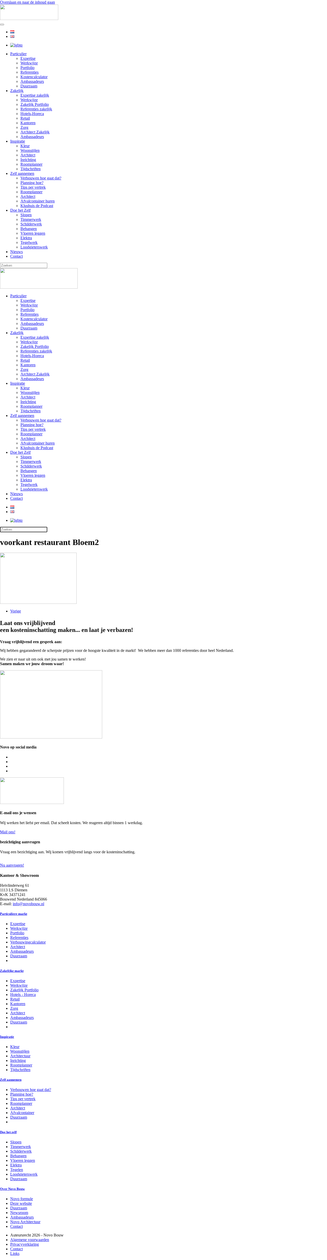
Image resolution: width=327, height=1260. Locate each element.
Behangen (28, 228)
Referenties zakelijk (36, 109)
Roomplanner (31, 164)
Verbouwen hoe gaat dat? (40, 178)
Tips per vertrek (33, 187)
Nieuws (16, 251)
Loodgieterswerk (34, 247)
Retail (25, 118)
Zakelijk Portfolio (34, 104)
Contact (16, 256)
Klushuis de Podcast (36, 205)
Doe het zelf (8, 1132)
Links (14, 1253)
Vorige (15, 611)
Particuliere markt (13, 914)
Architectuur (20, 1056)
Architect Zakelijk (35, 132)
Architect (27, 155)
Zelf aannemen (22, 173)
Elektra (26, 238)
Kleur (25, 146)
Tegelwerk (29, 242)
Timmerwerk (30, 219)
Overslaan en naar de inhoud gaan (27, 2)
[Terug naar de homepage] (29, 18)
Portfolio (27, 67)
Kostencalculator (34, 77)
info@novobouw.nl (28, 904)
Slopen (26, 215)
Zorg (24, 127)
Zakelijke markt (12, 971)
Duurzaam (28, 86)
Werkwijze (29, 63)
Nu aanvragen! (12, 865)
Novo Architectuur (25, 1222)
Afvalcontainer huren (37, 201)
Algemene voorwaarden (29, 1240)
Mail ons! (7, 832)
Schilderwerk (31, 224)
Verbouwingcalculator (28, 942)
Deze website (21, 1203)
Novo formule (21, 1199)
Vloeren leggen (32, 233)
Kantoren (28, 123)
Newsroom (19, 1212)
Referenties (29, 72)
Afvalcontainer (22, 1112)
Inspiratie (17, 141)
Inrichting (28, 159)
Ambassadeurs (32, 81)
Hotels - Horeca (23, 994)
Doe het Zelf (20, 210)
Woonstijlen (30, 150)
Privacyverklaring (24, 1244)
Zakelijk (17, 90)
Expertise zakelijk (34, 95)
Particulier (18, 54)
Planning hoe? (31, 182)
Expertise (28, 58)
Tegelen (16, 1169)
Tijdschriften (30, 169)
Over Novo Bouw (12, 1189)
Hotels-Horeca (32, 113)
